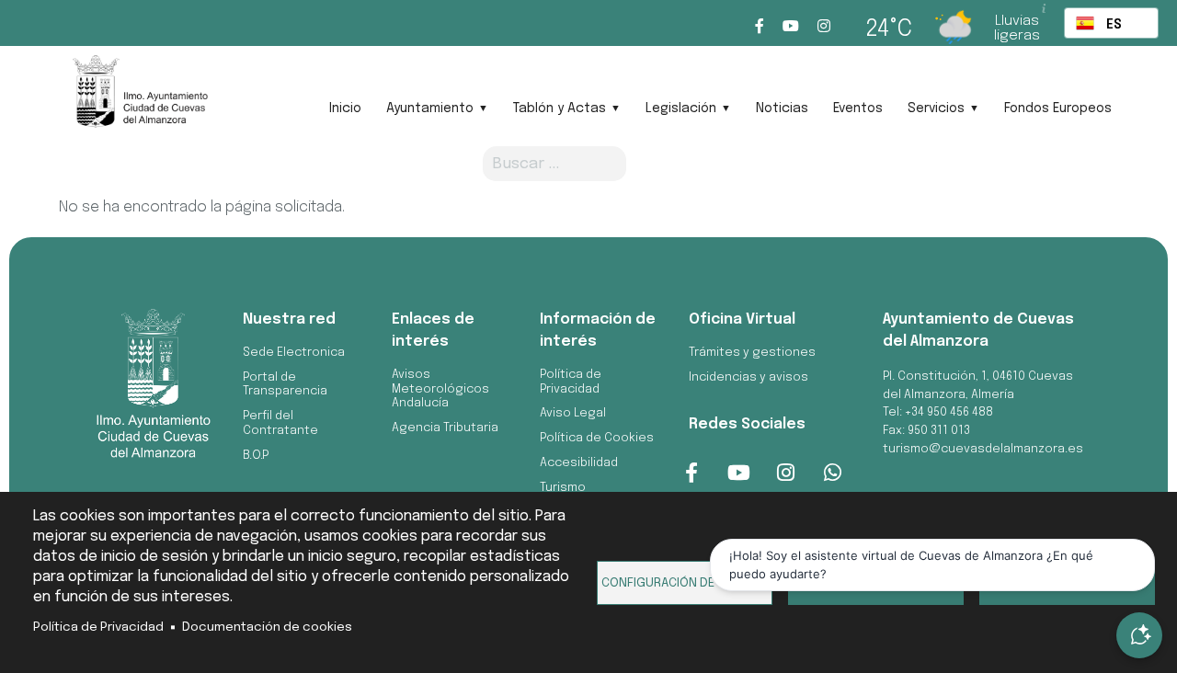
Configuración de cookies (684, 582)
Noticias (782, 108)
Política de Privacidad (98, 627)
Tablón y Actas (559, 108)
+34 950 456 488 (949, 412)
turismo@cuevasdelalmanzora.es (983, 449)
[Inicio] (139, 97)
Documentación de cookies (267, 627)
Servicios (936, 108)
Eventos (858, 108)
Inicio (345, 108)
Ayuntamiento (430, 108)
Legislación (681, 108)
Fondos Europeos (1058, 108)
